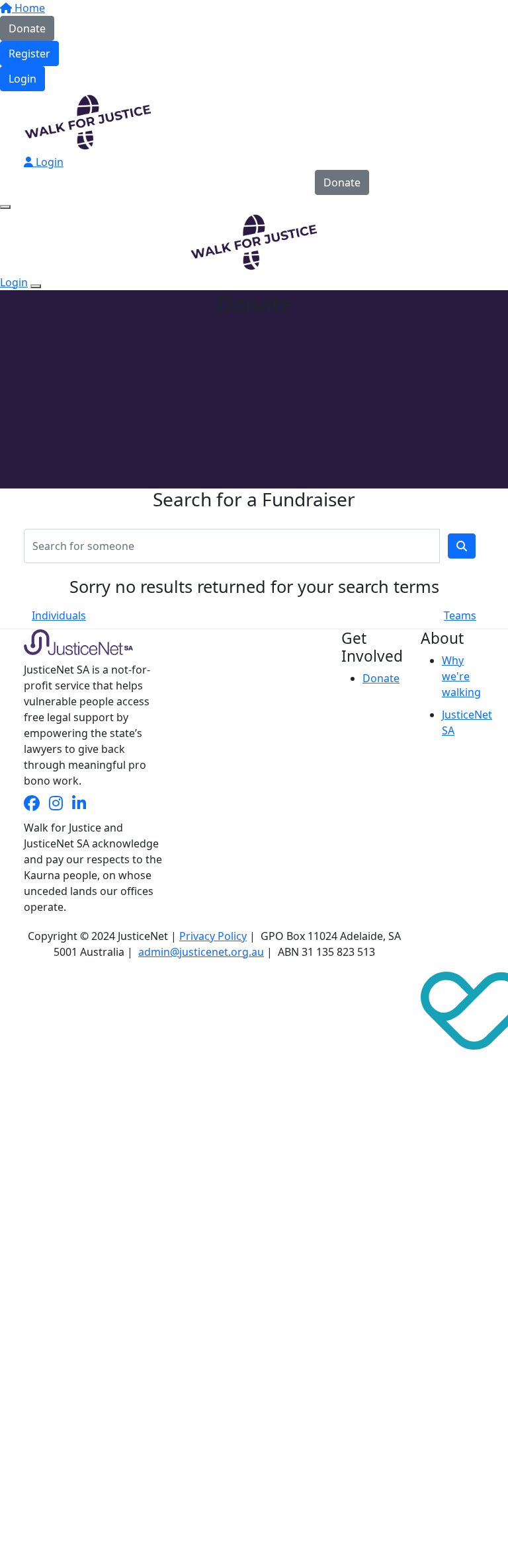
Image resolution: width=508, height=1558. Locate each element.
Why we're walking (461, 676)
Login (22, 78)
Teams (460, 615)
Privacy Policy (213, 936)
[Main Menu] (5, 207)
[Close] (35, 286)
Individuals (59, 615)
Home (28, 8)
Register (29, 53)
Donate (27, 28)
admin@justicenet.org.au (201, 952)
